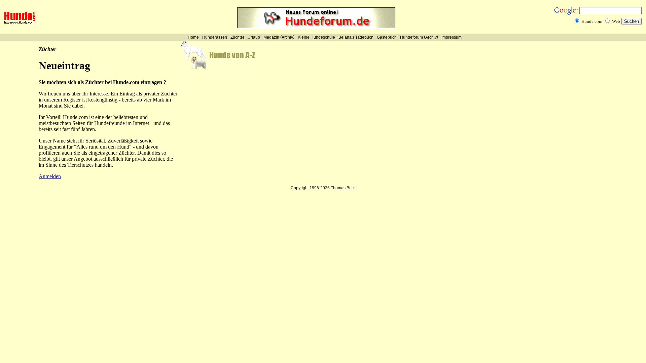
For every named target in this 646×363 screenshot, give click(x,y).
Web (616, 21)
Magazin (271, 37)
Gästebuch (387, 37)
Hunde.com (591, 21)
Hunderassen (214, 37)
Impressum (451, 37)
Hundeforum (411, 37)
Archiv (287, 37)
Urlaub (254, 37)
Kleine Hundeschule (316, 37)
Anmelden (50, 176)
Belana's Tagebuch (355, 37)
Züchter (237, 37)
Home (193, 37)
